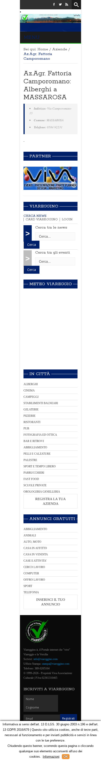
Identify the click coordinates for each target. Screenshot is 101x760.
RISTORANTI (31, 422)
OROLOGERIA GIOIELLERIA (41, 491)
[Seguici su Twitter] (60, 4)
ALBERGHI (30, 384)
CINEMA (29, 390)
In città (39, 373)
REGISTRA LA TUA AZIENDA (50, 501)
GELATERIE (31, 409)
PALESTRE (30, 460)
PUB (26, 428)
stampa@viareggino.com (55, 663)
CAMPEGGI (31, 396)
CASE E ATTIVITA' (35, 560)
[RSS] (66, 4)
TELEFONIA (31, 592)
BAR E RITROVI (33, 441)
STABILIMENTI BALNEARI (40, 403)
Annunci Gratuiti (52, 518)
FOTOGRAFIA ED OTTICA (40, 434)
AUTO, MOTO (32, 541)
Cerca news (35, 216)
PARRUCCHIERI (33, 472)
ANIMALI (29, 535)
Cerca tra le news (51, 227)
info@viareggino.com (45, 659)
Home (42, 49)
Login (67, 219)
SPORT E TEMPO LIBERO (39, 466)
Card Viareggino (42, 219)
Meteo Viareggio (50, 284)
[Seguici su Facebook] (54, 4)
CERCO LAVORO (34, 567)
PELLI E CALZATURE (36, 453)
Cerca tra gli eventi (52, 252)
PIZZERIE (29, 415)
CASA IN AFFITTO (35, 548)
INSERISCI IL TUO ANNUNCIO (50, 602)
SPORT (27, 586)
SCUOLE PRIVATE (35, 485)
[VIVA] (50, 178)
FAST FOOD (31, 479)
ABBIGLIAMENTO (35, 447)
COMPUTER (31, 573)
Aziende (59, 49)
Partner (40, 156)
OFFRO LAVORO (34, 579)
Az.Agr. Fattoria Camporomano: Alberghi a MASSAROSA (47, 85)
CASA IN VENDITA (35, 554)
